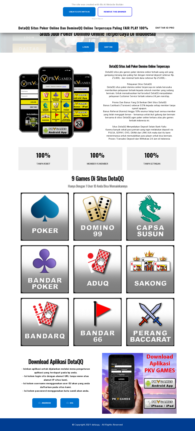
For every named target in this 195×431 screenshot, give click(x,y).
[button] (45, 217)
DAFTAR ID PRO (164, 27)
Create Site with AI (79, 12)
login (86, 47)
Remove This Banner (115, 12)
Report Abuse (97, 19)
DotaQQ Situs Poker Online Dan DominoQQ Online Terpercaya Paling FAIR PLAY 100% (83, 27)
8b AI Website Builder (112, 4)
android (46, 403)
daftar (108, 47)
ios (71, 403)
